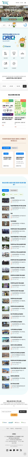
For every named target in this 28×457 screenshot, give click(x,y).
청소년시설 (5, 190)
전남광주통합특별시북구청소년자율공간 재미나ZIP (18, 205)
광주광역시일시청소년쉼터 (16, 298)
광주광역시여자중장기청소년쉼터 (18, 275)
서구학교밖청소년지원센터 (16, 329)
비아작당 (12, 198)
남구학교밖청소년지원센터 (16, 321)
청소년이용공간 (14, 190)
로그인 (21, 2)
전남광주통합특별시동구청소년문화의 (18, 368)
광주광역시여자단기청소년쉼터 (17, 290)
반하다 (14, 415)
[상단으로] (25, 454)
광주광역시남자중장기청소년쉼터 (18, 267)
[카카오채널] (14, 450)
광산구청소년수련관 (15, 383)
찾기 (24, 86)
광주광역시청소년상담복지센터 (17, 306)
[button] (9, 25)
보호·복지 (16, 194)
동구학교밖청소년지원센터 (16, 337)
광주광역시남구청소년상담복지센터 (18, 244)
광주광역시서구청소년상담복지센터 (18, 252)
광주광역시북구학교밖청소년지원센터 (18, 360)
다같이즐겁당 (13, 221)
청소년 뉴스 (14, 147)
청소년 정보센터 (6, 147)
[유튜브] (10, 450)
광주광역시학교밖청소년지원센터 (18, 352)
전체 (3, 194)
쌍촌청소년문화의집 (15, 376)
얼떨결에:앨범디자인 (19, 117)
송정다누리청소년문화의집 (16, 345)
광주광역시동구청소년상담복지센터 (18, 260)
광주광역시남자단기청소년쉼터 (17, 283)
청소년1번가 (10, 422)
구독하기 (22, 411)
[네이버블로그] (17, 450)
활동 (7, 194)
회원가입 (17, 2)
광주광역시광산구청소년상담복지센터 (18, 229)
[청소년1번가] (20, 450)
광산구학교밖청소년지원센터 (17, 314)
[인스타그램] (7, 450)
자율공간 (21, 194)
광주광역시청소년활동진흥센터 (4, 422)
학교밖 (11, 194)
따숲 (12, 213)
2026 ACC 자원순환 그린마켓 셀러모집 (7, 118)
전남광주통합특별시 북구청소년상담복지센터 (18, 236)
